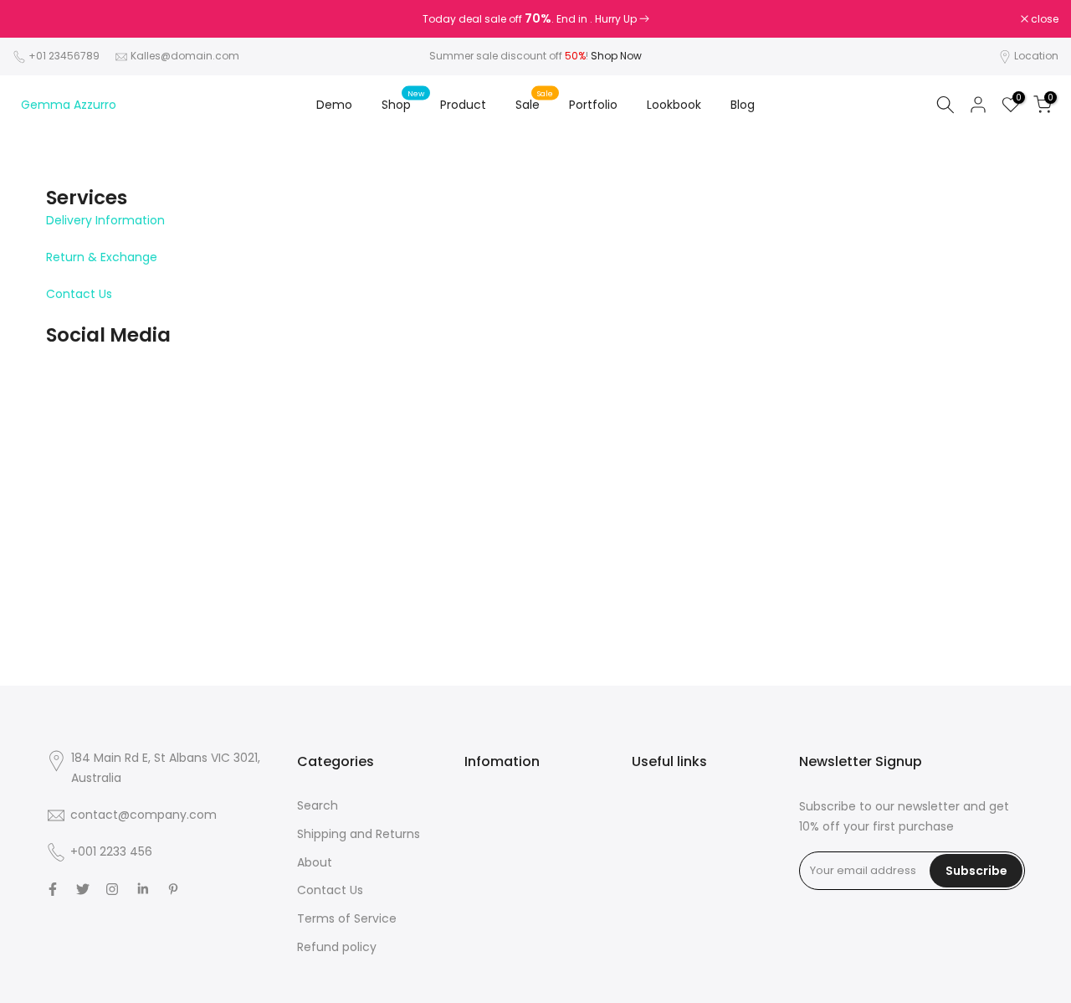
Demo (334, 104)
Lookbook (674, 104)
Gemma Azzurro (68, 105)
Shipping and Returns (358, 834)
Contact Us (79, 293)
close (35, 19)
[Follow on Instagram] (112, 889)
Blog (742, 104)
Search (317, 805)
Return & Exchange (101, 257)
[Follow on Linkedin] (143, 889)
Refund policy (337, 947)
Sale (534, 104)
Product (463, 104)
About (314, 862)
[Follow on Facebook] (52, 889)
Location (1036, 56)
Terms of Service (347, 918)
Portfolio (593, 104)
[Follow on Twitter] (83, 889)
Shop (403, 104)
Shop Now (616, 56)
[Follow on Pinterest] (173, 889)
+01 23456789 (64, 56)
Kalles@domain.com (185, 56)
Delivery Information (105, 220)
